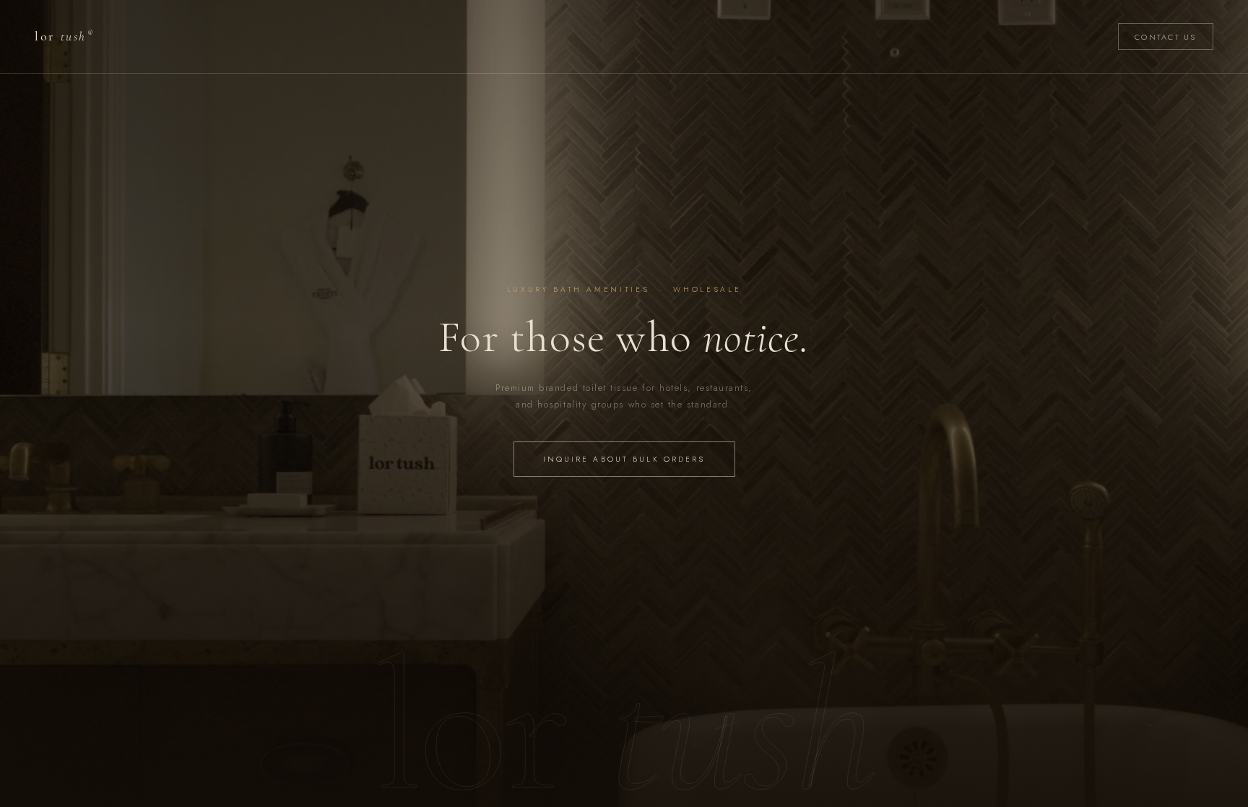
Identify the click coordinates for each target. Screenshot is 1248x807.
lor (63, 36)
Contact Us (1165, 37)
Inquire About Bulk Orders (624, 459)
